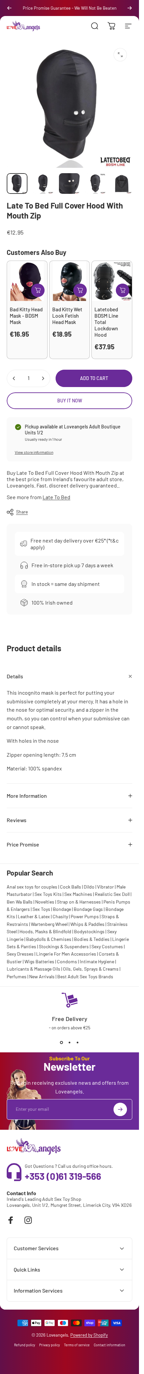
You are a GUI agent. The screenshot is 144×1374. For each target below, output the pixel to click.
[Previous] (9, 8)
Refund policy (24, 1345)
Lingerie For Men (53, 954)
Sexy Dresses (20, 954)
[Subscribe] (120, 1109)
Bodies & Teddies (92, 939)
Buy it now (69, 400)
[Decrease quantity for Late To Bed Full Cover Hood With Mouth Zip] (14, 378)
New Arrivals (42, 976)
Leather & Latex (34, 916)
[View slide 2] (70, 1042)
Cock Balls (70, 887)
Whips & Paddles (87, 924)
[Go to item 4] (95, 183)
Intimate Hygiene (97, 961)
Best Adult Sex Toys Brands (85, 976)
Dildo (89, 887)
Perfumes (16, 976)
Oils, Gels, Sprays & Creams (91, 969)
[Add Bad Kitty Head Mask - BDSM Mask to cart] (38, 290)
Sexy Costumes (107, 946)
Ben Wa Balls (19, 902)
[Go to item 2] (43, 183)
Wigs (29, 961)
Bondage (62, 909)
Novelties (44, 902)
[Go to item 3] (69, 183)
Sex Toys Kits (48, 894)
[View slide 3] (78, 1042)
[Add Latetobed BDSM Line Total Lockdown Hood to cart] (122, 290)
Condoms (67, 961)
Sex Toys (41, 909)
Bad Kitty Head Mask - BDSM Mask (26, 315)
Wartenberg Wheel (49, 924)
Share (22, 511)
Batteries (44, 961)
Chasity (60, 916)
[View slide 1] (62, 1042)
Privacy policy (49, 1345)
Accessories (83, 954)
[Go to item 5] (121, 183)
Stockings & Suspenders (64, 946)
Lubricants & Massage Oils (33, 969)
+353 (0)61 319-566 (63, 1176)
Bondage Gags (88, 909)
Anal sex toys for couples (32, 887)
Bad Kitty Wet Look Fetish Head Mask (67, 315)
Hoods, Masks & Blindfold (45, 931)
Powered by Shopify (89, 1335)
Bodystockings (89, 931)
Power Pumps (85, 916)
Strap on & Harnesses (79, 902)
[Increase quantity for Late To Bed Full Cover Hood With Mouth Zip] (43, 378)
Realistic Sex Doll (112, 894)
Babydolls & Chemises (48, 939)
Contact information (109, 1345)
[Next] (129, 8)
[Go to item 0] (17, 183)
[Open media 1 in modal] (120, 54)
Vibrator (105, 887)
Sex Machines (78, 894)
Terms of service (77, 1345)
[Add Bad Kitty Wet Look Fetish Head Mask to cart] (80, 290)
